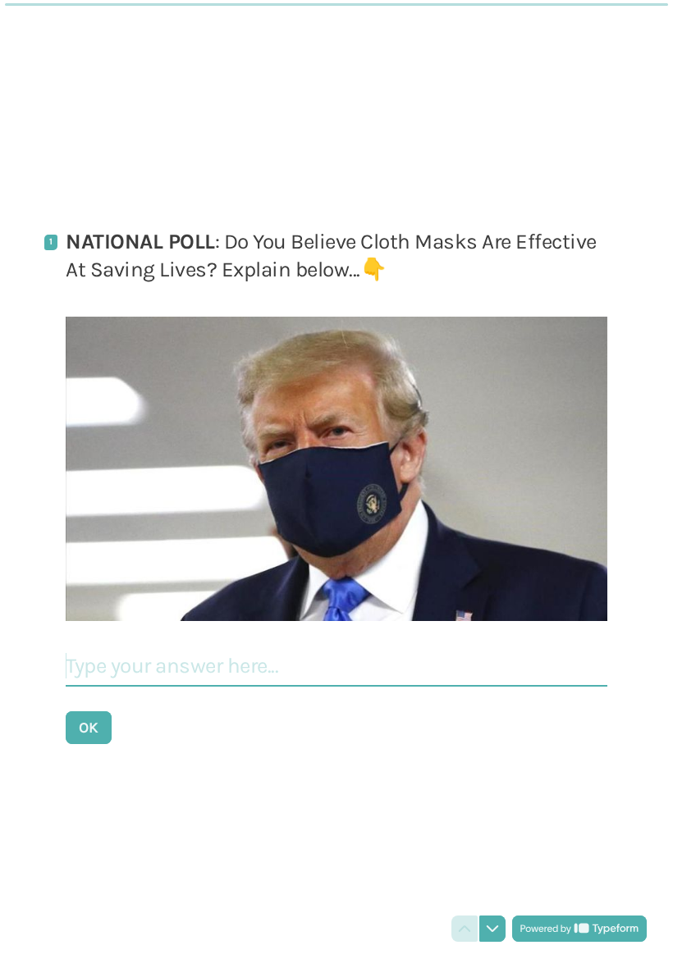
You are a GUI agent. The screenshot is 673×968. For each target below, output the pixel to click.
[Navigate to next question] (492, 928)
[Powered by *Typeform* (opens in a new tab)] (579, 928)
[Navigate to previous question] (464, 928)
